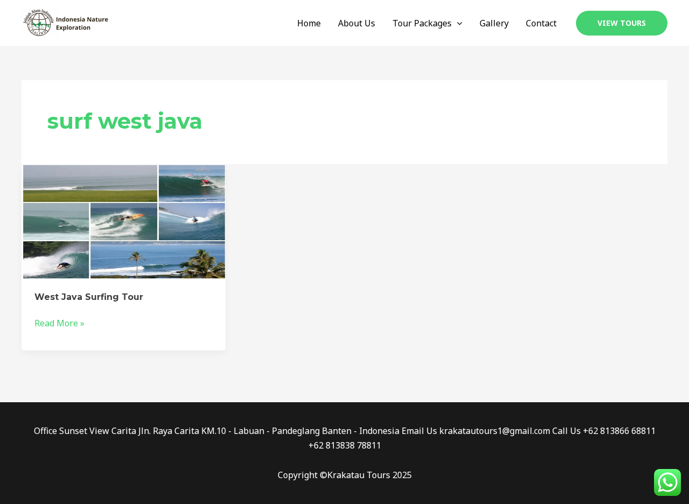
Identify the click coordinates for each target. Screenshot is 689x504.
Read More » (59, 322)
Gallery (494, 23)
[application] (457, 23)
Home (309, 23)
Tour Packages (422, 23)
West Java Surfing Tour (88, 297)
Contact (541, 23)
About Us (356, 23)
